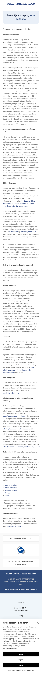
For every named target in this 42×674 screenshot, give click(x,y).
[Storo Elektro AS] (21, 4)
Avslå (21, 654)
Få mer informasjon (10, 648)
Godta (21, 665)
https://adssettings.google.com (14, 416)
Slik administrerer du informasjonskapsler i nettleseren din (18, 370)
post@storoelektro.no (11, 393)
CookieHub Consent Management (24, 670)
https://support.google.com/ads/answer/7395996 (22, 447)
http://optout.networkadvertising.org (16, 429)
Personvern (13, 232)
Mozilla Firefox (11, 488)
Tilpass (21, 660)
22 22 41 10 (24, 608)
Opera (7, 493)
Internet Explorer (11, 485)
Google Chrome (11, 490)
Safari (7, 495)
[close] (37, 622)
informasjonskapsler (28, 232)
